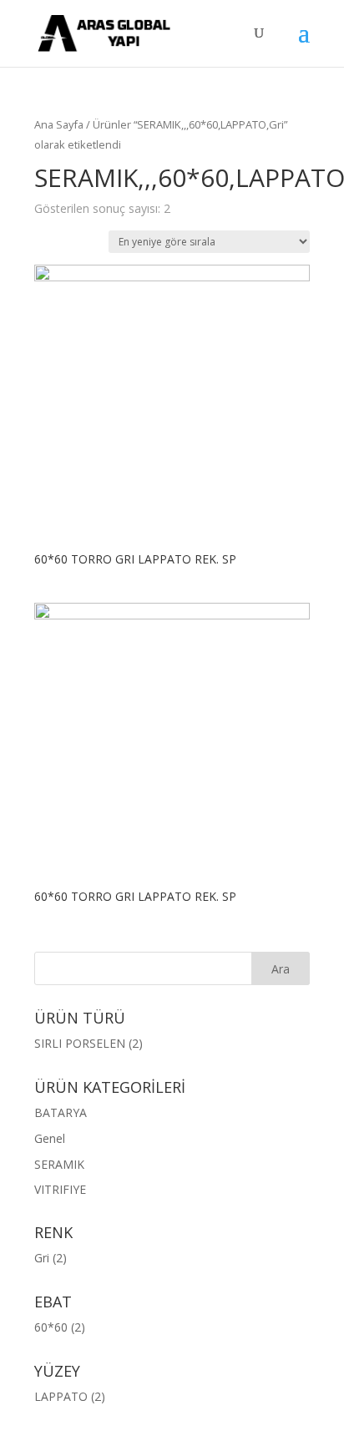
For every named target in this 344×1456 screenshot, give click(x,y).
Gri (41, 1258)
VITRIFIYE (60, 1189)
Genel (49, 1138)
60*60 (51, 1327)
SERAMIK (59, 1164)
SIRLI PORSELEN (79, 1043)
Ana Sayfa (58, 124)
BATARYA (60, 1112)
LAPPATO (61, 1396)
